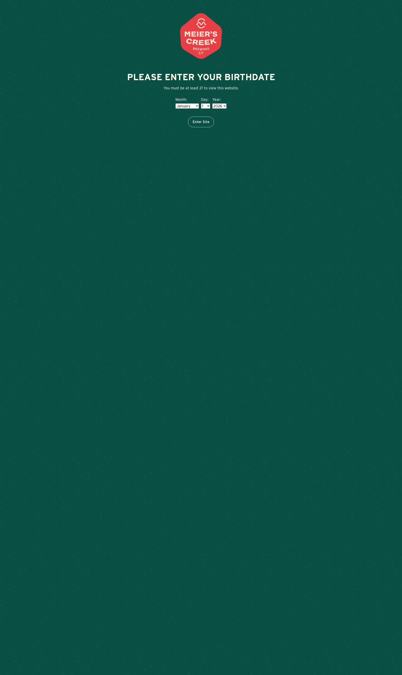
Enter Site (201, 122)
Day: (205, 99)
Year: (216, 99)
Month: (181, 99)
